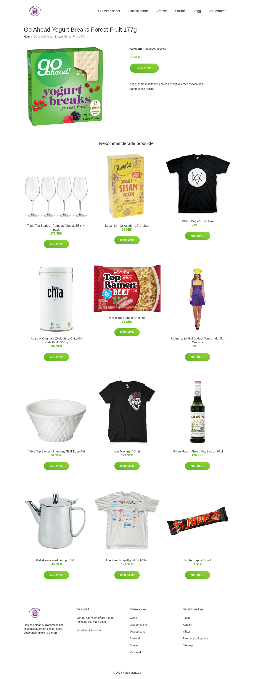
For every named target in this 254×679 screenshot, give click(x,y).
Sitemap (188, 645)
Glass (133, 617)
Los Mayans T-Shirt (127, 451)
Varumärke (136, 652)
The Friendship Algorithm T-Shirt (127, 560)
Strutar (180, 11)
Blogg (196, 11)
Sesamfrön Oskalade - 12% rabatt (127, 225)
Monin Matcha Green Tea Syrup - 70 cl (198, 451)
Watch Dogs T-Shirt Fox (197, 221)
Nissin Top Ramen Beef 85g (127, 317)
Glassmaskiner (109, 11)
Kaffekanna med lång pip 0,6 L (56, 560)
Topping (161, 48)
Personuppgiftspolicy (195, 638)
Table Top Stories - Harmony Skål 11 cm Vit (56, 451)
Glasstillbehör (138, 11)
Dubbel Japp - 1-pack (198, 560)
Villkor (186, 631)
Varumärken (217, 11)
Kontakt (187, 624)
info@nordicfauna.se (89, 630)
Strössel (161, 11)
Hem (27, 36)
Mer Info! (144, 68)
